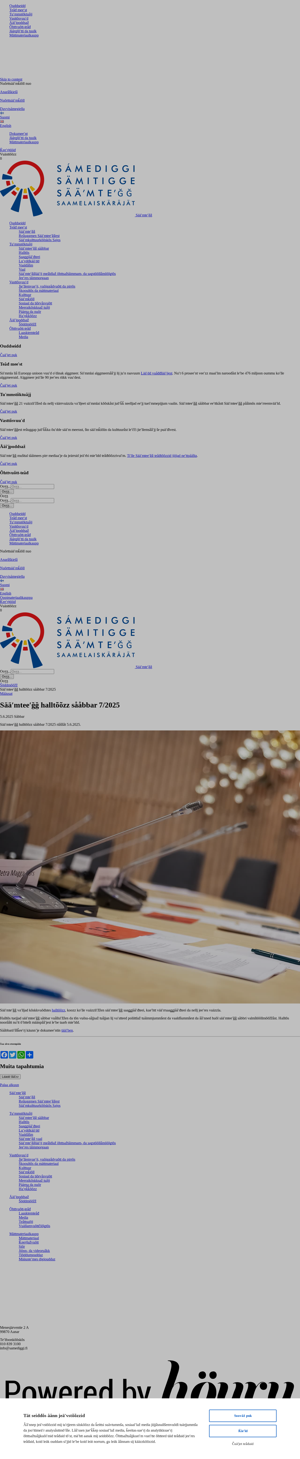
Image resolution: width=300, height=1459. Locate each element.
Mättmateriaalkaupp (24, 35)
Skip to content (11, 79)
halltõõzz (58, 1010)
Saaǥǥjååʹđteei (29, 257)
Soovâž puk (243, 1416)
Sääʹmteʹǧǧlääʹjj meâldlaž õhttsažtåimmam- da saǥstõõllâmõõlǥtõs (67, 274)
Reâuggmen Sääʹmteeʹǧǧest (39, 236)
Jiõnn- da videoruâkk (34, 1251)
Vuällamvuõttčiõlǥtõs (34, 1226)
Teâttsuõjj (26, 1222)
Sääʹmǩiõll (26, 299)
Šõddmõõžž (27, 324)
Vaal (22, 269)
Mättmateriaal (29, 1238)
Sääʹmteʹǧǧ (27, 231)
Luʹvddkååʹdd (29, 261)
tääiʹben (67, 1030)
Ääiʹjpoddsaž (19, 23)
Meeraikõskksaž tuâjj (34, 307)
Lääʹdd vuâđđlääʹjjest (156, 373)
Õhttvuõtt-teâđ (20, 27)
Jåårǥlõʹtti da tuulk (23, 31)
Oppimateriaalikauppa (16, 598)
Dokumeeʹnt (18, 134)
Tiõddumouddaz (31, 1255)
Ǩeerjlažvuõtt (29, 1242)
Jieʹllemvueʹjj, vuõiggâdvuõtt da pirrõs (47, 286)
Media (23, 337)
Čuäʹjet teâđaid (243, 1444)
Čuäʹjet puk (8, 355)
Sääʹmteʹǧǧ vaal (30, 1139)
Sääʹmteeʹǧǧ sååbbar (34, 248)
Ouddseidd (17, 6)
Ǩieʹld (243, 1431)
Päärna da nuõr (30, 312)
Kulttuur (25, 295)
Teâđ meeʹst (18, 10)
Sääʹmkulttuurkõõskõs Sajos (39, 240)
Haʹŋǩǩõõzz (28, 316)
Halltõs (24, 253)
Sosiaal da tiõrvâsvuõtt (35, 303)
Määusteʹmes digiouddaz (37, 1259)
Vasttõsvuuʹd (18, 18)
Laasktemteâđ (29, 333)
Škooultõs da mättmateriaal (39, 291)
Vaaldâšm (26, 265)
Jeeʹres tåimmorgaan (34, 278)
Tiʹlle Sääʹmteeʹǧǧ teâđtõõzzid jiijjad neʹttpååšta (162, 456)
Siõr (22, 1246)
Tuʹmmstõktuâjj (20, 14)
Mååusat (6, 694)
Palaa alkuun (9, 1085)
